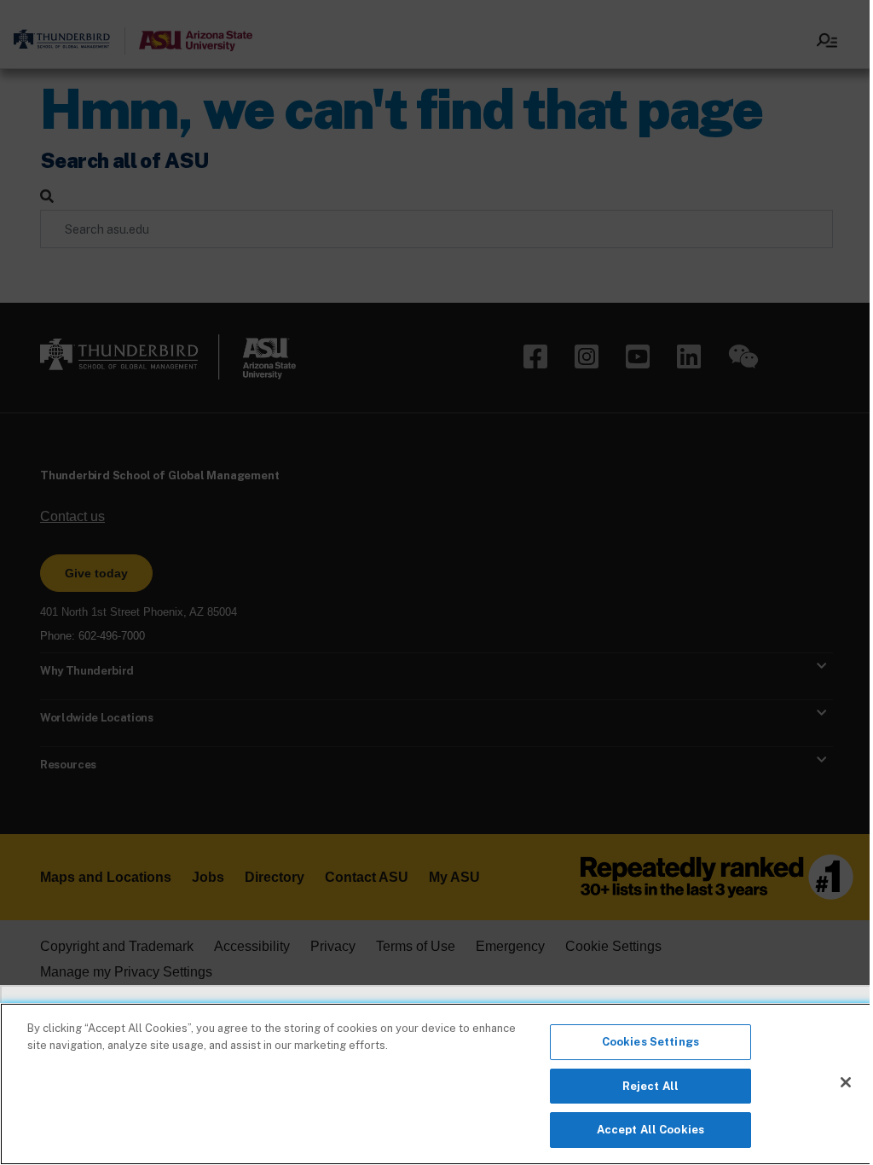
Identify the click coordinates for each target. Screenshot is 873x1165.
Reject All (650, 1086)
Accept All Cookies (650, 1129)
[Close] (845, 1082)
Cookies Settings (650, 1041)
